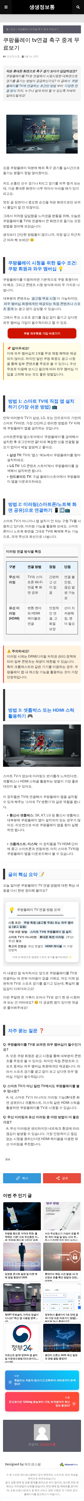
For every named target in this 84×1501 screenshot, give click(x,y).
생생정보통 (42, 7)
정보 (13, 29)
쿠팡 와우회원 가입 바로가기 (42, 333)
